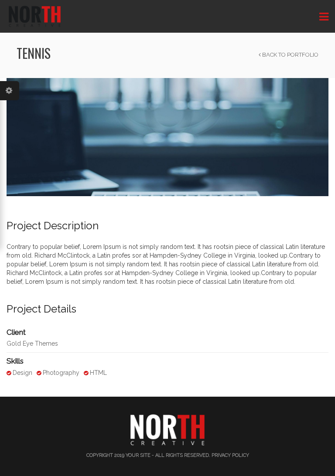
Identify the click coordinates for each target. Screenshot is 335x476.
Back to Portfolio (289, 54)
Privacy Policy (230, 455)
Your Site (138, 455)
